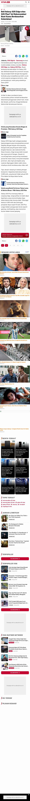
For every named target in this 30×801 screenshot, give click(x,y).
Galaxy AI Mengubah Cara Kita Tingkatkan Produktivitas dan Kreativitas (16, 136)
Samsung (19, 60)
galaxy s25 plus (6, 504)
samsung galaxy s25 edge (9, 500)
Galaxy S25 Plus (15, 67)
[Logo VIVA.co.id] (5, 2)
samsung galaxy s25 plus (9, 502)
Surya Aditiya (7, 23)
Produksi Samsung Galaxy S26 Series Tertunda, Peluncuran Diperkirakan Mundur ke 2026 (17, 183)
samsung (15, 504)
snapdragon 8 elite (7, 506)
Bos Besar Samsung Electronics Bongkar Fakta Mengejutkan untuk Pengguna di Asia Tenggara (17, 89)
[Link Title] (4, 569)
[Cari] (26, 2)
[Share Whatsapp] (23, 56)
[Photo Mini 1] (3, 50)
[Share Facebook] (16, 56)
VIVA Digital (11, 60)
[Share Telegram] (27, 56)
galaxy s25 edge (21, 502)
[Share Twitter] (20, 56)
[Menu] (28, 2)
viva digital (22, 504)
